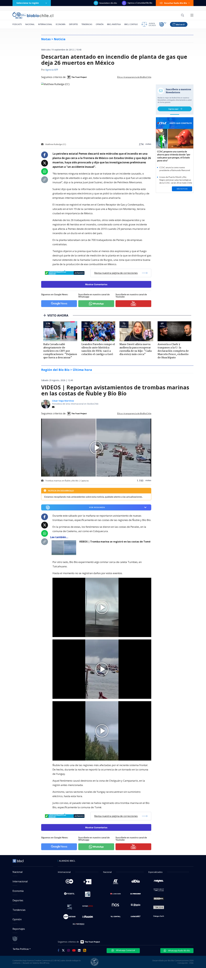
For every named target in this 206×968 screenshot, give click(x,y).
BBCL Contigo (131, 24)
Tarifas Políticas (21, 948)
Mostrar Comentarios (96, 284)
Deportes (73, 24)
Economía (60, 24)
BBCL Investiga (114, 24)
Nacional (30, 24)
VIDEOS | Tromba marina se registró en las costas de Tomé (115, 541)
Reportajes (19, 929)
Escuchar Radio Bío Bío (175, 3)
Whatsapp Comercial (125, 950)
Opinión (99, 24)
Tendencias (86, 24)
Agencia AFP (51, 70)
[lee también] (65, 547)
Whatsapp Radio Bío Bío (179, 950)
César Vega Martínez (63, 400)
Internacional (45, 24)
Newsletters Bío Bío (108, 3)
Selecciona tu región (27, 3)
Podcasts (17, 24)
